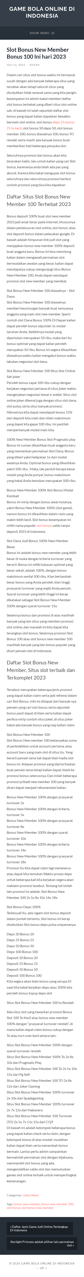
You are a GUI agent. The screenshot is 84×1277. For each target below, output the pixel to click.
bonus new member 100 (57, 1204)
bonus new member (27, 1204)
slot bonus (44, 525)
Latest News (31, 1195)
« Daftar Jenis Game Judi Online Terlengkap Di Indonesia (39, 1228)
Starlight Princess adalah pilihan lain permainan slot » (42, 1243)
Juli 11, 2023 (16, 64)
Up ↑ (43, 1268)
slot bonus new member (38, 1207)
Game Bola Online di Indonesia (42, 12)
